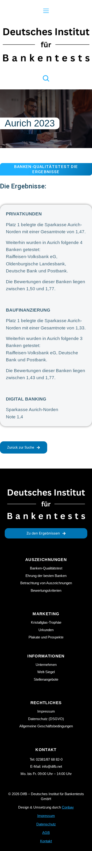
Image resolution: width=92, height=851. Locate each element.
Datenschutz (46, 824)
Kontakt (46, 841)
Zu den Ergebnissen (43, 533)
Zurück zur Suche (20, 447)
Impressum (46, 816)
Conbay (68, 807)
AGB (46, 833)
